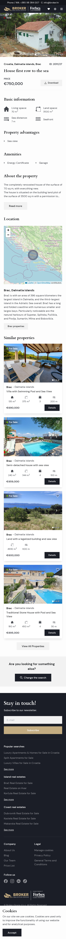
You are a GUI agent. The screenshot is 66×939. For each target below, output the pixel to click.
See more (9, 769)
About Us (9, 850)
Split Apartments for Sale (18, 757)
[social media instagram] (12, 881)
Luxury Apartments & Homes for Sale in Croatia (31, 752)
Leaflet (30, 282)
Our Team (9, 860)
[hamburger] (61, 9)
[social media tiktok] (25, 881)
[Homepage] (22, 9)
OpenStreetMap (44, 282)
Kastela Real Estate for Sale (20, 818)
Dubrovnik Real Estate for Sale (21, 813)
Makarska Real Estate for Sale (21, 823)
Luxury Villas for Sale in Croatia (22, 763)
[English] (55, 9)
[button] (33, 255)
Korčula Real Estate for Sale (20, 793)
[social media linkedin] (18, 881)
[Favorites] (48, 9)
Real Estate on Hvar (15, 788)
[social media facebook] (6, 881)
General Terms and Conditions (45, 862)
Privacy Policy (42, 855)
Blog (6, 855)
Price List (9, 865)
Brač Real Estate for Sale (18, 783)
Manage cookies (43, 850)
